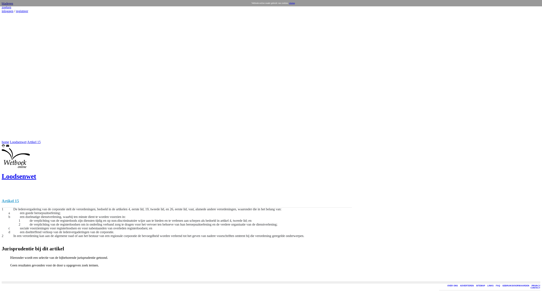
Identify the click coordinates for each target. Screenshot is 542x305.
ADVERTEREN (467, 286)
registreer (22, 11)
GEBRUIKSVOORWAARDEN (515, 286)
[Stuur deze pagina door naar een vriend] (7, 146)
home (5, 142)
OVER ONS (452, 286)
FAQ (498, 286)
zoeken (6, 7)
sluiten (292, 3)
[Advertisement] (14, 76)
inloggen (7, 11)
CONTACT (535, 288)
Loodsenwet (18, 142)
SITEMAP (480, 286)
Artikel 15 (34, 142)
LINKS (490, 286)
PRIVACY (536, 286)
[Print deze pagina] (3, 146)
